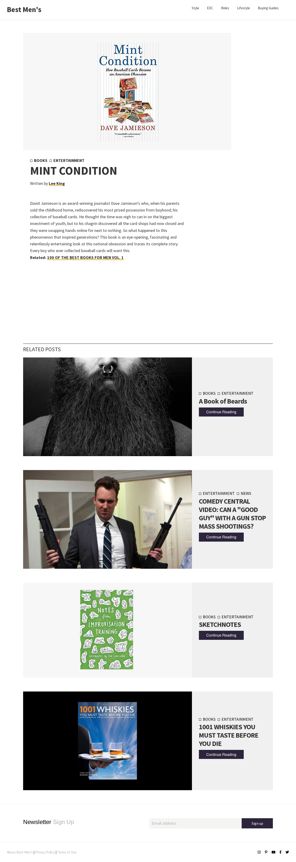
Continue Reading (221, 411)
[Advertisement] (225, 234)
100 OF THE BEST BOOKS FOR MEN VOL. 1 (85, 257)
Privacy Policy (45, 852)
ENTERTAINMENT (68, 160)
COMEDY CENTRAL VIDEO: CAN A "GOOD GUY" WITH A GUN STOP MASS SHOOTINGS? (232, 513)
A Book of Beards (223, 401)
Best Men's (24, 9)
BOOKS (40, 160)
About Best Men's (20, 852)
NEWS (246, 493)
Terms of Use (67, 852)
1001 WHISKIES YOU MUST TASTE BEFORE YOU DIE (228, 735)
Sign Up (48, 821)
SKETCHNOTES (220, 624)
